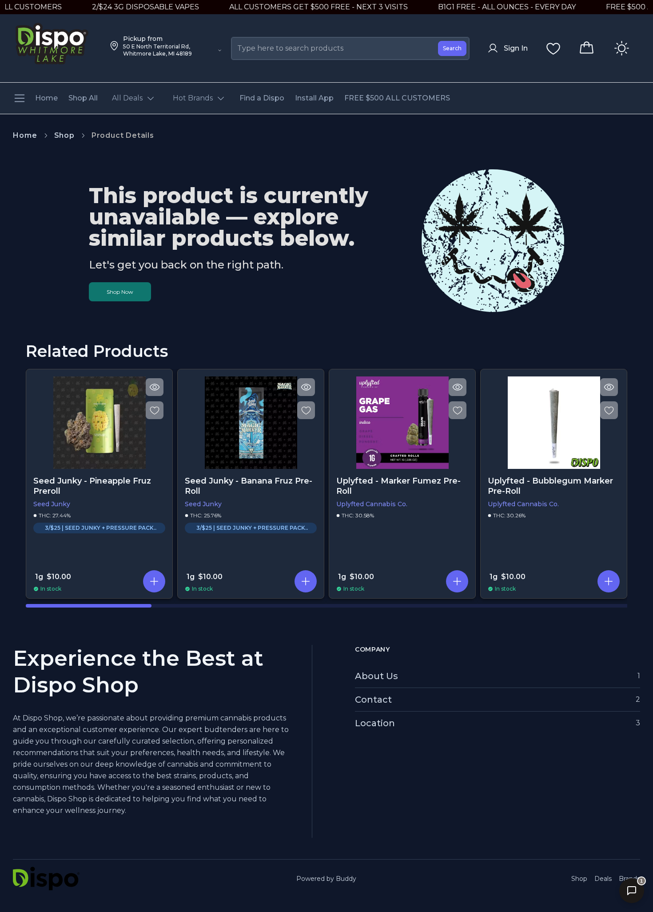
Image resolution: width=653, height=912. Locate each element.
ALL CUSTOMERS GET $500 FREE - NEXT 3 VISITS (301, 7)
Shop (64, 135)
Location (375, 723)
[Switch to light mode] (621, 48)
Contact (373, 699)
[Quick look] (154, 387)
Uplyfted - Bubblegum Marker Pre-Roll (550, 486)
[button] (154, 581)
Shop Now (120, 291)
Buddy (346, 879)
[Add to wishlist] (154, 410)
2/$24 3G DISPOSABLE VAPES (128, 7)
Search (452, 48)
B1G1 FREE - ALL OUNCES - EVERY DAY (490, 7)
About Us (376, 676)
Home (25, 135)
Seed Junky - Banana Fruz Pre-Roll (248, 486)
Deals (603, 879)
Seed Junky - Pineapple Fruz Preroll (92, 486)
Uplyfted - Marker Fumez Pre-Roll (398, 486)
